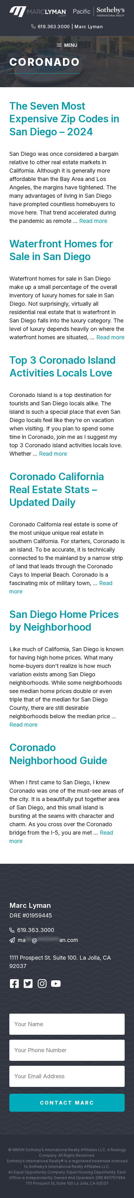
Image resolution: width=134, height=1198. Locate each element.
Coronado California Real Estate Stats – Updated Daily (56, 489)
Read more (93, 221)
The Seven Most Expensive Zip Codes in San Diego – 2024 (64, 119)
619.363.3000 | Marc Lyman (70, 26)
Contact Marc (67, 1103)
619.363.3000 (35, 930)
